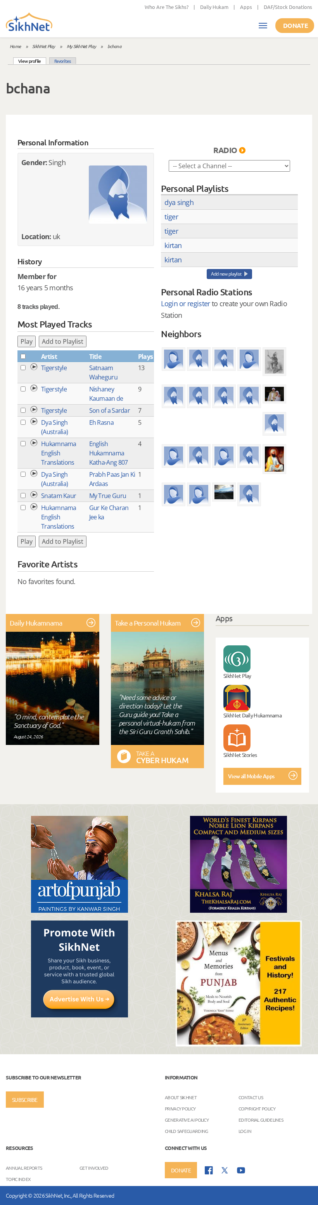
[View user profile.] (118, 194)
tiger (171, 216)
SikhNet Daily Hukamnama (252, 715)
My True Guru (107, 495)
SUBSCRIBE (25, 1099)
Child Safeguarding (186, 1131)
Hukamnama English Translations (58, 453)
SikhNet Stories (240, 754)
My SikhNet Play (81, 46)
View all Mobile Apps (251, 776)
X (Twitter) (225, 1170)
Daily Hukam (214, 6)
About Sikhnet (181, 1097)
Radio (225, 150)
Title (95, 356)
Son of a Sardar (109, 410)
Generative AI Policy (187, 1120)
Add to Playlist (62, 341)
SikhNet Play (43, 46)
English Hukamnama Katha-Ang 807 (108, 453)
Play (27, 341)
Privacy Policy (180, 1108)
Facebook (209, 1170)
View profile (32, 60)
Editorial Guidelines (260, 1120)
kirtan (172, 245)
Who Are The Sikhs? (166, 6)
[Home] (29, 22)
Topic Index (18, 1179)
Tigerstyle (54, 368)
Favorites (62, 61)
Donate (295, 25)
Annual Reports (24, 1168)
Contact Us (250, 1097)
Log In (244, 1131)
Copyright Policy (256, 1108)
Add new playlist (226, 274)
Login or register (185, 303)
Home (15, 46)
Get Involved (94, 1168)
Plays (145, 356)
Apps (246, 6)
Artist (49, 356)
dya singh (179, 202)
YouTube (241, 1170)
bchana (114, 46)
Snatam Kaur (58, 495)
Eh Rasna (101, 422)
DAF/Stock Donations (288, 6)
